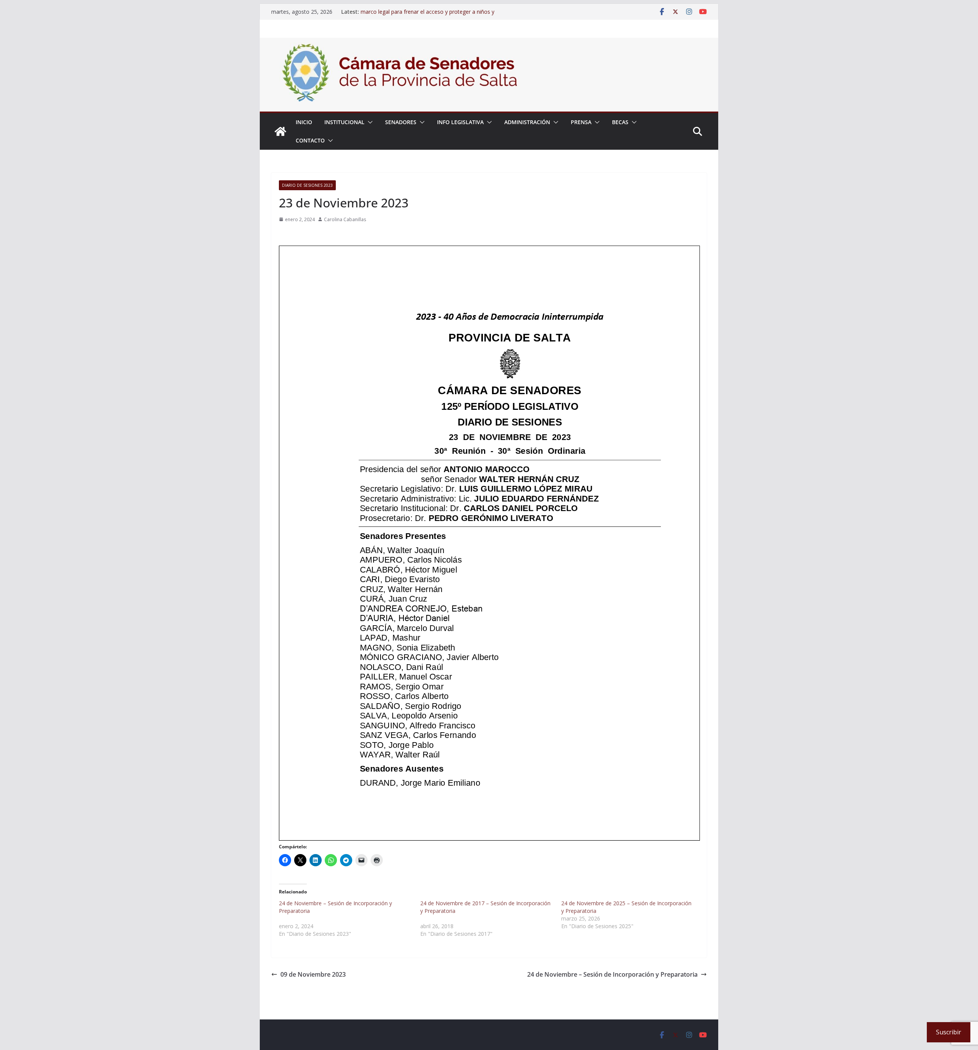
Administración (527, 122)
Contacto (310, 140)
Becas (620, 122)
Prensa (581, 122)
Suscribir (948, 1032)
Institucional (344, 122)
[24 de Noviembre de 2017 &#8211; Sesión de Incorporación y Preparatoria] (491, 919)
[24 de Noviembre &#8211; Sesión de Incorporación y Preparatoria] (349, 919)
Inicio (304, 122)
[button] (368, 122)
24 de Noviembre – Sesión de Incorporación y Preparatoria (612, 974)
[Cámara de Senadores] (280, 131)
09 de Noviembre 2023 (313, 974)
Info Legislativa (460, 122)
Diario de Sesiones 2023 (307, 185)
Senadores (400, 122)
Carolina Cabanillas (345, 219)
